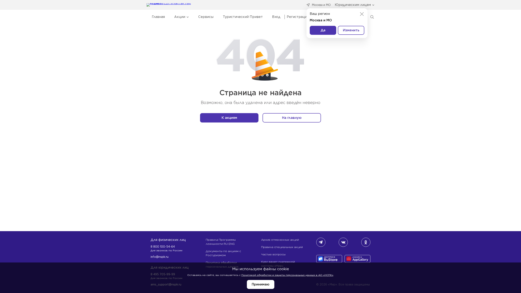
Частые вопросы (273, 254)
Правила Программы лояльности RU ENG (221, 241)
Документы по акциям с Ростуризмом (223, 253)
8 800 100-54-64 (163, 246)
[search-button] (372, 16)
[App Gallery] (357, 259)
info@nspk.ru (160, 256)
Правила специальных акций (282, 247)
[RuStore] (329, 259)
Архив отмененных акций (280, 239)
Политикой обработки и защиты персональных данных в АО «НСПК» (287, 275)
